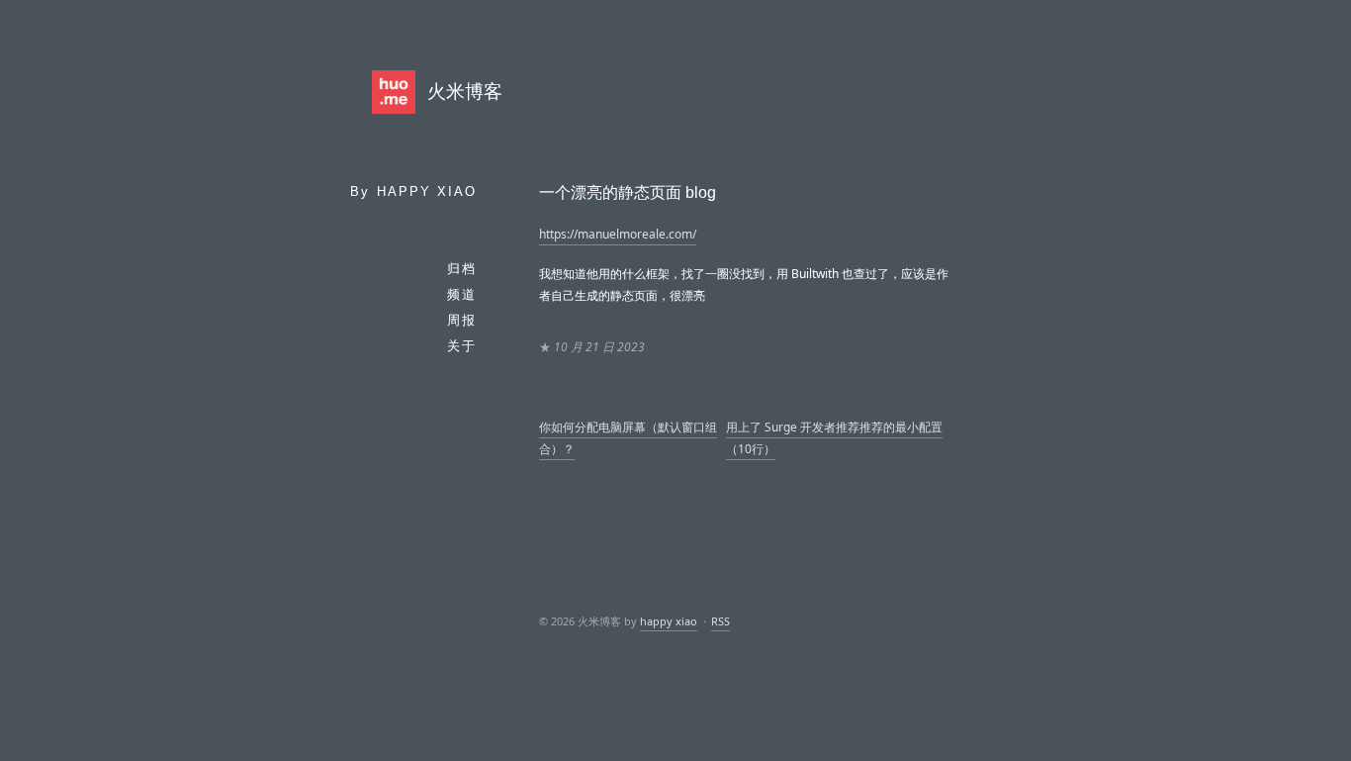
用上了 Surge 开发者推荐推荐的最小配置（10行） (834, 438)
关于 (462, 345)
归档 (462, 268)
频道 (462, 294)
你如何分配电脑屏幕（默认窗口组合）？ (628, 438)
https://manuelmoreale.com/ (617, 234)
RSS (720, 621)
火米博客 (464, 91)
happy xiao (427, 191)
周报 (462, 320)
